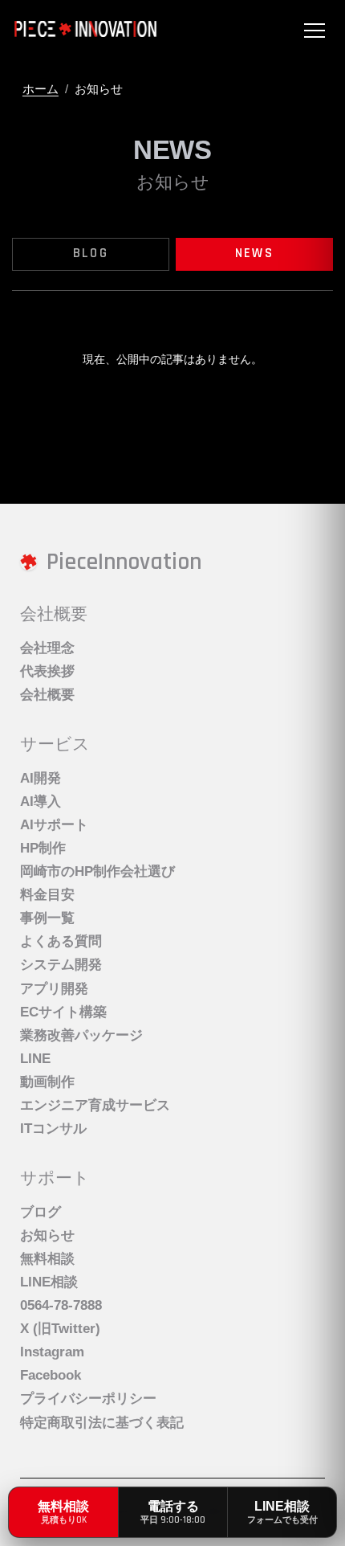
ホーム (40, 89)
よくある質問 (61, 941)
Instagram (52, 1352)
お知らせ (47, 1235)
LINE (35, 1058)
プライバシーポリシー (88, 1398)
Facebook (50, 1375)
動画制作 (47, 1082)
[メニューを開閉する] (314, 30)
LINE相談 (49, 1282)
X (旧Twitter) (60, 1328)
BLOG (90, 253)
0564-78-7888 (61, 1305)
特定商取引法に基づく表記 (102, 1422)
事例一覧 (47, 918)
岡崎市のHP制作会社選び (97, 871)
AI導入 (40, 801)
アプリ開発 (54, 988)
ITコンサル (53, 1128)
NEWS (254, 253)
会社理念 (47, 648)
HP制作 (43, 848)
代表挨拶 (47, 671)
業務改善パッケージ (81, 1035)
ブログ (40, 1212)
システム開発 (61, 964)
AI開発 (40, 778)
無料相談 (47, 1258)
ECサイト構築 (63, 1012)
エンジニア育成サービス (95, 1105)
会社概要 (47, 694)
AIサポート (54, 824)
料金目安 (47, 894)
